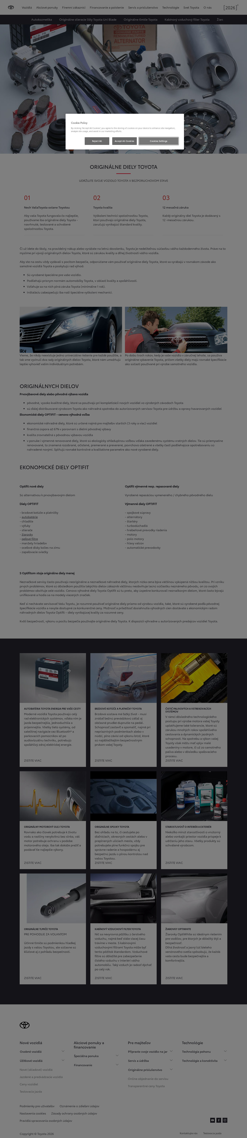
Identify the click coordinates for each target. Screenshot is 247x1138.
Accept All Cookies (124, 140)
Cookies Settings (158, 140)
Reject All (97, 140)
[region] (125, 131)
